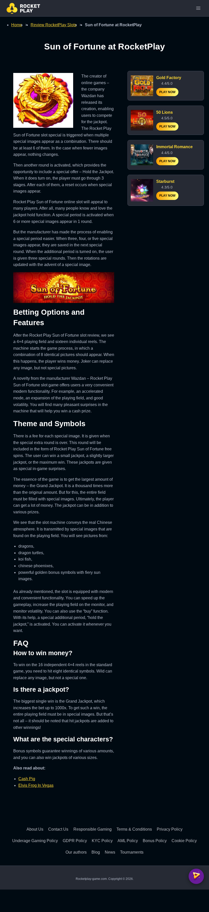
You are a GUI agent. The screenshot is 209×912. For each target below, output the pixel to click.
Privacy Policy (169, 829)
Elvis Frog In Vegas (36, 785)
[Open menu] (198, 8)
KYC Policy (102, 841)
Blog (96, 852)
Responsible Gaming (92, 829)
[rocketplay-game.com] (23, 8)
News (110, 852)
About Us (35, 829)
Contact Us (58, 829)
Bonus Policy (155, 841)
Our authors (76, 852)
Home (16, 25)
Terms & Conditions (134, 829)
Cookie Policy (184, 841)
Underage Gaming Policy (35, 841)
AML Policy (127, 841)
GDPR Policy (75, 841)
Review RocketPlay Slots (53, 25)
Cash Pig (26, 779)
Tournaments (131, 852)
